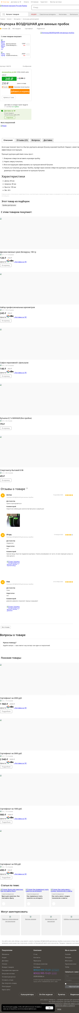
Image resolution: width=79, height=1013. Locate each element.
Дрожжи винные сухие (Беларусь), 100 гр (11, 45)
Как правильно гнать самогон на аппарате (34, 897)
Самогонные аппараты (48, 14)
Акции (33, 14)
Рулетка (61, 994)
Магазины (5, 954)
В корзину (6, 265)
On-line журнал (46, 994)
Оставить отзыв (7, 980)
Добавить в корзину (20, 91)
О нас (35, 954)
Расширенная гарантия (10, 970)
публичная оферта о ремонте (65, 1005)
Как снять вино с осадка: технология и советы (61, 897)
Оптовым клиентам (40, 964)
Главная (2, 19)
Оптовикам (34, 2)
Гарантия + (44, 2)
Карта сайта (6, 990)
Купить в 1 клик (9, 97)
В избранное (27, 66)
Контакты (37, 957)
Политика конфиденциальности (52, 1003)
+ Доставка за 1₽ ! (20, 262)
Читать (3, 903)
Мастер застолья (56, 2)
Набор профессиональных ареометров (12, 55)
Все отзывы (6, 627)
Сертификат (29, 28)
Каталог (9, 19)
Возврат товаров (8, 967)
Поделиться (41, 28)
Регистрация (6, 986)
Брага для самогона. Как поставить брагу (11, 897)
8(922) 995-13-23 (42, 969)
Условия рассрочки (9, 977)
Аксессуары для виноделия (31, 19)
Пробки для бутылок (9, 205)
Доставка (5, 961)
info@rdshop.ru (39, 976)
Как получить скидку (9, 983)
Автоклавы (63, 14)
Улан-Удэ (6, 2)
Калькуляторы (27, 994)
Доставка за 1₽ (16, 2)
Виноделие (17, 19)
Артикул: (5, 66)
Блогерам (37, 967)
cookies (15, 1007)
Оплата (26, 2)
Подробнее (9, 117)
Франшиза (37, 961)
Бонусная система (8, 973)
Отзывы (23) (22, 140)
